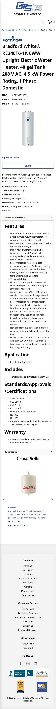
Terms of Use (28, 595)
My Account (28, 609)
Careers (28, 587)
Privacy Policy (28, 591)
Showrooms (28, 643)
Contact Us (28, 626)
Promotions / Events (28, 578)
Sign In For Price (10, 157)
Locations (28, 574)
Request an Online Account (28, 617)
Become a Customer (28, 613)
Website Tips (28, 621)
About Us (28, 566)
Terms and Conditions (28, 630)
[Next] (52, 499)
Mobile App (28, 582)
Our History (28, 570)
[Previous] (4, 499)
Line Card (28, 648)
